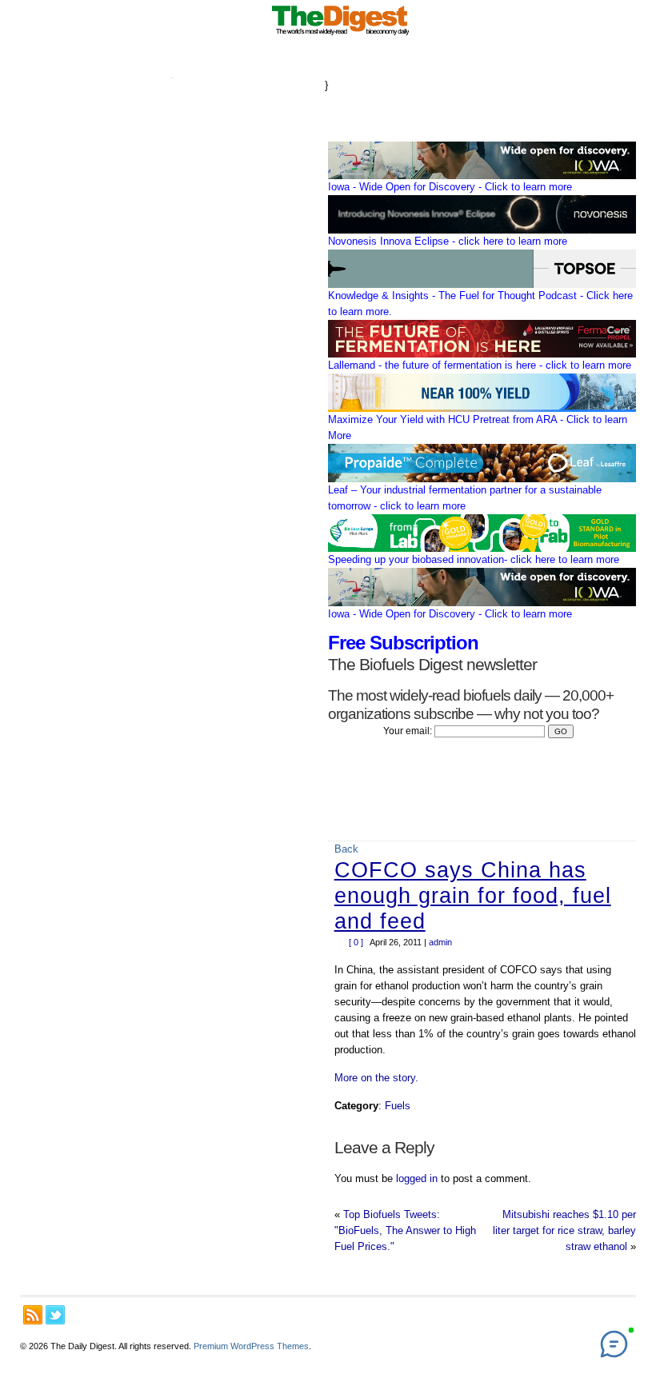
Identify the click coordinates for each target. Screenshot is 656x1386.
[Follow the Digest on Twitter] (55, 1314)
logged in (417, 1178)
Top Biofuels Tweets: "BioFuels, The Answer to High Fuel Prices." (405, 1230)
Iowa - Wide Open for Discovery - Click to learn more (450, 187)
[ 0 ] (356, 942)
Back (346, 849)
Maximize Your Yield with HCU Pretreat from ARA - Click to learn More (477, 427)
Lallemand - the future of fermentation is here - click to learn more (479, 365)
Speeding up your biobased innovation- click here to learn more (473, 559)
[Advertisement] (172, 307)
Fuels (397, 1106)
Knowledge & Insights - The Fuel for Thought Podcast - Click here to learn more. (480, 304)
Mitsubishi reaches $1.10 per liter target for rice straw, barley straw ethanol (564, 1230)
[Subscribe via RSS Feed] (32, 1314)
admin (440, 942)
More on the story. (376, 1078)
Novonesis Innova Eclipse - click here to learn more (447, 241)
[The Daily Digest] (341, 36)
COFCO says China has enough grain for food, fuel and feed (472, 895)
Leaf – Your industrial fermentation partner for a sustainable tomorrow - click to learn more (465, 498)
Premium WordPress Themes (251, 1346)
